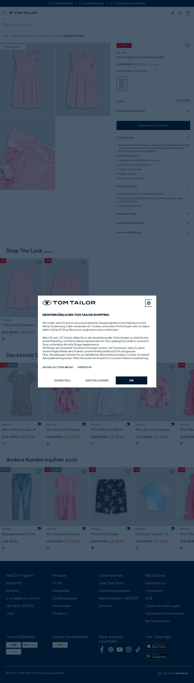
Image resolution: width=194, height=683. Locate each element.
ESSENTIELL (62, 380)
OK (131, 380)
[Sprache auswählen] (149, 303)
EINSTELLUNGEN (96, 380)
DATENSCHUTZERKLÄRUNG (57, 367)
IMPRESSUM (85, 367)
